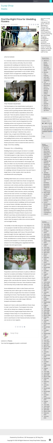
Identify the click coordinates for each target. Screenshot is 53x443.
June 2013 (47, 406)
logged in (12, 343)
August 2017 (46, 337)
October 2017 (46, 331)
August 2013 (46, 402)
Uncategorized (14, 24)
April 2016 (46, 375)
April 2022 (46, 252)
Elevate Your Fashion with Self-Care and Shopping (46, 76)
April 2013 (46, 410)
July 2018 (46, 309)
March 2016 (47, 376)
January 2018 (46, 321)
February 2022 (46, 258)
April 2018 (46, 314)
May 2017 (46, 343)
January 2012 (46, 417)
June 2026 (47, 226)
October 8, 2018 (5, 24)
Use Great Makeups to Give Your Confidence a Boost (47, 154)
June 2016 (47, 373)
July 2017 (46, 340)
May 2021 (46, 277)
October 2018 (46, 299)
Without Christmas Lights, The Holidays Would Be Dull (47, 167)
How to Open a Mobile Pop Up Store (47, 108)
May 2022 (46, 251)
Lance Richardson (47, 203)
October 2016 (46, 362)
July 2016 (46, 371)
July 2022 (46, 247)
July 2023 (46, 234)
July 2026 (46, 224)
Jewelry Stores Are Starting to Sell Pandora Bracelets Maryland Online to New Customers (47, 183)
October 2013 (46, 395)
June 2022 (47, 249)
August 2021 (46, 274)
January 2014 (46, 385)
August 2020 (46, 279)
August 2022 (46, 245)
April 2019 (46, 285)
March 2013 (47, 411)
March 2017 (47, 347)
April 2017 (46, 345)
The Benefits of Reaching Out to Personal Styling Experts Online (47, 88)
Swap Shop (14, 333)
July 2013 (46, 405)
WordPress (20, 437)
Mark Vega (47, 192)
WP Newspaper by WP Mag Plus (34, 437)
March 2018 (47, 315)
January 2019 (46, 293)
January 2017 (46, 352)
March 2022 (45, 255)
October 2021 (46, 271)
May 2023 (46, 236)
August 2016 (46, 369)
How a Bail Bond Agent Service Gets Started (47, 100)
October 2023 (46, 231)
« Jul (43, 136)
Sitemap (43, 440)
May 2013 (46, 408)
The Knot (29, 193)
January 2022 (46, 261)
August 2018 (46, 306)
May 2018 (46, 312)
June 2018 (47, 310)
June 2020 (47, 282)
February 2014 (46, 382)
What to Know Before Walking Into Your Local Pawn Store (47, 65)
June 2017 (46, 342)
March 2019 (47, 287)
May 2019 (46, 284)
